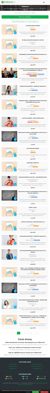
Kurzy (20, 12)
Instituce (31, 384)
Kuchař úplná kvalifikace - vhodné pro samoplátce (33, 236)
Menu (41, 2)
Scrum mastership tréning (33, 25)
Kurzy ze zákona (12, 364)
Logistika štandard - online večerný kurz (33, 118)
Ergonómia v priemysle (33, 162)
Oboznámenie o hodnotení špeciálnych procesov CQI (33, 54)
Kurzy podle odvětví (37, 364)
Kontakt (45, 383)
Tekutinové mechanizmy (33, 148)
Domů (16, 12)
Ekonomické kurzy (13, 366)
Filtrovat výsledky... (25, 17)
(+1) (32, 106)
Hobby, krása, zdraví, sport (37, 366)
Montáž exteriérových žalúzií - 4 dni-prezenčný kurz (33, 177)
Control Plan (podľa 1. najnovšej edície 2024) (33, 221)
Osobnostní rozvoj (37, 368)
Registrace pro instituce (23, 384)
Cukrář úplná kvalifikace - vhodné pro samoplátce (33, 86)
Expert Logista (33, 207)
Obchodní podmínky (38, 383)
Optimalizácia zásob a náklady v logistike (33, 40)
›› (37, 333)
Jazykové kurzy (12, 368)
